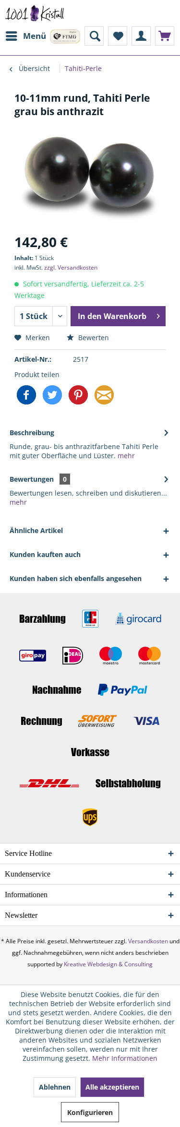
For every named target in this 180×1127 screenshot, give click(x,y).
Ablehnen (55, 1086)
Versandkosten (148, 941)
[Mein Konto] (141, 36)
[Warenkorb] (164, 36)
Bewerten (92, 337)
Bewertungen (32, 479)
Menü (34, 35)
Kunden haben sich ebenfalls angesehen (76, 578)
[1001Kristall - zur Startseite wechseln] (35, 13)
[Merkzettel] (117, 36)
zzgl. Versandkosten (70, 267)
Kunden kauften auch (45, 554)
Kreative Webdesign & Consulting (108, 964)
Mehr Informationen (124, 1058)
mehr (125, 455)
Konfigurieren (90, 1112)
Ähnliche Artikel (36, 530)
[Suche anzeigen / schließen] (94, 36)
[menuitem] (25, 36)
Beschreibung (32, 432)
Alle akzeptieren (112, 1086)
